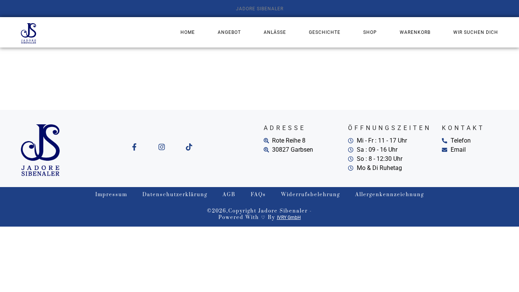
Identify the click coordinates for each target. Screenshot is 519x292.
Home (187, 32)
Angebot (229, 32)
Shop (370, 32)
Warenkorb (415, 32)
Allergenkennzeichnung (389, 195)
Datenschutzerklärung (174, 195)
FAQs (258, 195)
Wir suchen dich (475, 32)
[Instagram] (161, 147)
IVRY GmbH (289, 217)
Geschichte (324, 32)
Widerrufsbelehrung (310, 195)
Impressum (111, 195)
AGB (229, 195)
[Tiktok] (189, 147)
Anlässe (275, 32)
